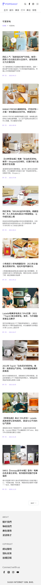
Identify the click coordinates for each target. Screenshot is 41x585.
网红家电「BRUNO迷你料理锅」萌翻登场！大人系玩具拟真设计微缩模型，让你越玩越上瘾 (20, 214)
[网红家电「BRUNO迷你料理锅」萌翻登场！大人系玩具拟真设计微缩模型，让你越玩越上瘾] (21, 196)
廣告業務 (7, 530)
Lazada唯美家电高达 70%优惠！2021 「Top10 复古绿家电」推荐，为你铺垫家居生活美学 (20, 316)
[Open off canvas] (37, 4)
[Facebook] (29, 4)
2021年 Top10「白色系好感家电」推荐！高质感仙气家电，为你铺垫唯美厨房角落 (20, 368)
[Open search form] (25, 4)
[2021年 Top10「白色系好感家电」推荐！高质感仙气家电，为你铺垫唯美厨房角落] (21, 350)
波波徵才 (7, 535)
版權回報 (7, 557)
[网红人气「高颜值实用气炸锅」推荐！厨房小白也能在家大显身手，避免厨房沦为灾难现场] (21, 41)
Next (32, 503)
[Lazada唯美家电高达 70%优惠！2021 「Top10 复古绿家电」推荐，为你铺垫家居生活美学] (21, 298)
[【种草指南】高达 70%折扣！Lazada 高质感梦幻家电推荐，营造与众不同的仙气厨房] (21, 403)
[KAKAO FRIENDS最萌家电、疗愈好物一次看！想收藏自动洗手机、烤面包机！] (21, 94)
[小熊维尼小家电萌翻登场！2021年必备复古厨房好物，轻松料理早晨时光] (21, 248)
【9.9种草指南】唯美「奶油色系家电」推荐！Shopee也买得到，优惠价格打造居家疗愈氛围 (20, 161)
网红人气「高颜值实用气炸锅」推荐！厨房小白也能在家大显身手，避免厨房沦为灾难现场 (20, 59)
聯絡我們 (7, 526)
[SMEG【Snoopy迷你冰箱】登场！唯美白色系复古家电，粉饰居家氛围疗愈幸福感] (21, 455)
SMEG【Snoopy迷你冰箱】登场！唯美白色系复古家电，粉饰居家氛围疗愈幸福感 (20, 473)
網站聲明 (7, 549)
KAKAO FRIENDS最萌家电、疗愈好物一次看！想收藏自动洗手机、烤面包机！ (20, 110)
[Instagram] (33, 4)
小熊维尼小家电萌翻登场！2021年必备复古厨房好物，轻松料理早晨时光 (20, 265)
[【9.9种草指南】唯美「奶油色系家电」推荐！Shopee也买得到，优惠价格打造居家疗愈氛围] (21, 143)
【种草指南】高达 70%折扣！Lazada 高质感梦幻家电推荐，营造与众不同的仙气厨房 (20, 421)
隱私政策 (7, 553)
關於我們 (7, 521)
